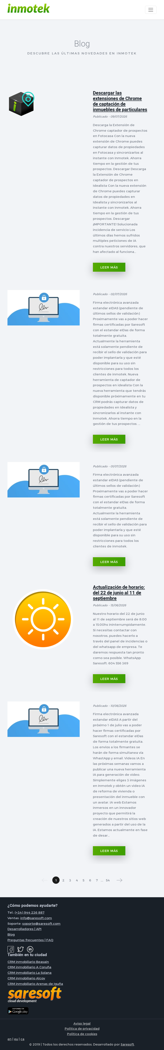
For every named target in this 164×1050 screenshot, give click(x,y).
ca (22, 1039)
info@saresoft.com (36, 918)
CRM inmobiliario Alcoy (26, 978)
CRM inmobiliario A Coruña (29, 967)
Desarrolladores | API (24, 929)
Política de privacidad (82, 1028)
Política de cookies (82, 1034)
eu (16, 1039)
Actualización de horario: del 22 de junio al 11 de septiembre (119, 593)
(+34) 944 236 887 (29, 912)
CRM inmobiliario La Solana (29, 972)
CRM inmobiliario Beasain (28, 962)
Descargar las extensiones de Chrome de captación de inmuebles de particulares (120, 101)
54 (108, 880)
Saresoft (127, 1044)
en (9, 1039)
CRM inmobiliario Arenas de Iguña (35, 984)
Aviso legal (82, 1023)
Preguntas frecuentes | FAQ (30, 940)
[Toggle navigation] (150, 10)
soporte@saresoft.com (41, 923)
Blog (11, 934)
